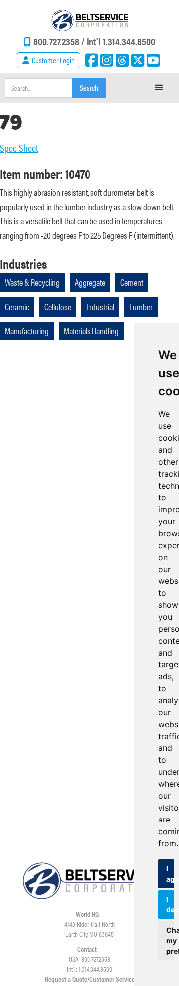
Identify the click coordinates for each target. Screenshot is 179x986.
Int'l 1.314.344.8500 (121, 41)
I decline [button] (170, 904)
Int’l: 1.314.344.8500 (89, 969)
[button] (159, 88)
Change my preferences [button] (170, 940)
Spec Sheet (19, 148)
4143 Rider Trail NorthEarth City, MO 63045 (89, 929)
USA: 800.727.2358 (89, 959)
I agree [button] (170, 873)
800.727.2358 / (60, 41)
